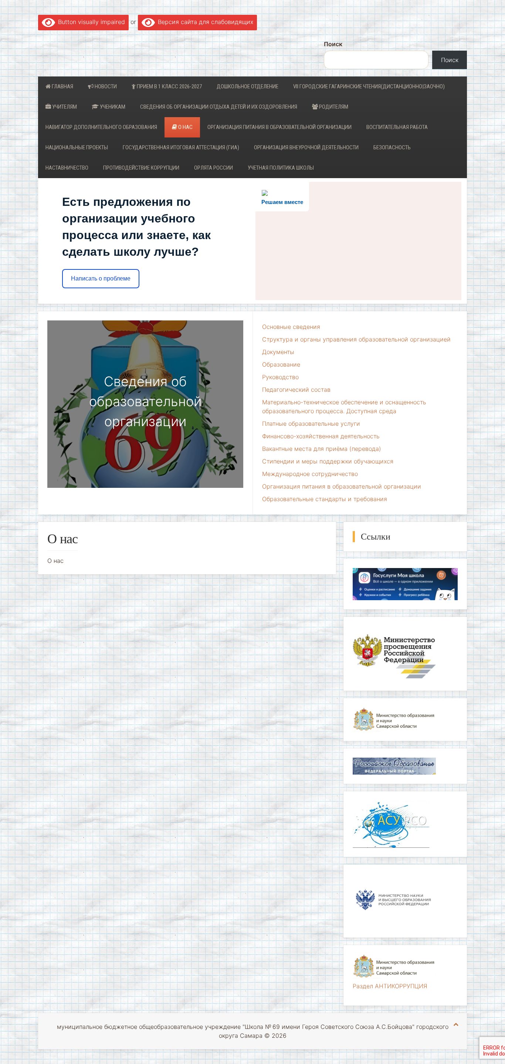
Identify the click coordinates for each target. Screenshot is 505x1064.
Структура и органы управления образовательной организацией (356, 339)
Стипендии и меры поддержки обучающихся (327, 461)
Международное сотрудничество (310, 473)
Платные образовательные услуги (311, 423)
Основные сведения (291, 326)
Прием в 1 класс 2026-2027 (169, 86)
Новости (105, 86)
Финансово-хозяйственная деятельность (321, 436)
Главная (62, 86)
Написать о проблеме (101, 278)
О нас (185, 127)
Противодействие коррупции (141, 167)
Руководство (280, 377)
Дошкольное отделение (247, 86)
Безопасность (392, 147)
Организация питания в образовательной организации (279, 127)
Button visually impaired (90, 22)
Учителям (64, 106)
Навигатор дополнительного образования (101, 127)
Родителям (333, 106)
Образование (281, 364)
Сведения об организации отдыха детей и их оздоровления (218, 106)
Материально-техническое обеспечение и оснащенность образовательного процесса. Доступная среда (344, 406)
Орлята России (213, 167)
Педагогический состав (296, 389)
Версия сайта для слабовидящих (204, 22)
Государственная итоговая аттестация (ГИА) (181, 147)
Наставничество (66, 167)
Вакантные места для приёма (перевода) (321, 448)
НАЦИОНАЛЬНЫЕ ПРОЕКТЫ (76, 147)
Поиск (333, 44)
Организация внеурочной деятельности (306, 147)
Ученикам (112, 106)
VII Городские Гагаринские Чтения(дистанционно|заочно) (369, 86)
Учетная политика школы (281, 167)
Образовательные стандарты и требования (324, 499)
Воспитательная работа (397, 127)
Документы (278, 352)
